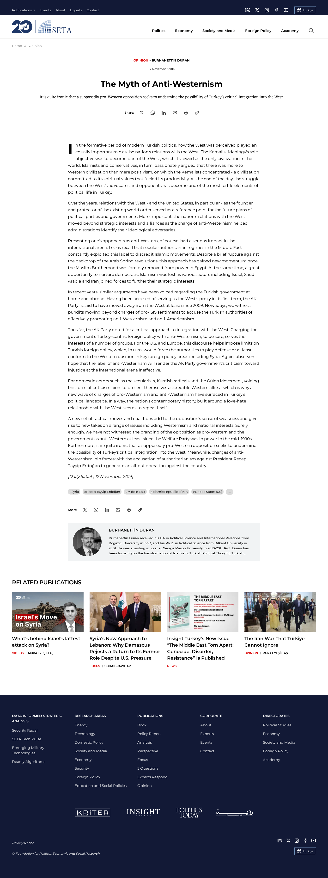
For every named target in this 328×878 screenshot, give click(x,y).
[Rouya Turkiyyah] (234, 812)
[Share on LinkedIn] (164, 113)
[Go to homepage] (42, 26)
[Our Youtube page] (286, 10)
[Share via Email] (175, 113)
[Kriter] (92, 813)
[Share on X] (142, 113)
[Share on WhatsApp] (153, 113)
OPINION (141, 60)
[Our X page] (257, 10)
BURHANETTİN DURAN (171, 60)
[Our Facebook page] (276, 10)
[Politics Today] (189, 812)
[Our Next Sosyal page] (247, 10)
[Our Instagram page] (267, 10)
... (229, 492)
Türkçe (308, 851)
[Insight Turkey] (143, 812)
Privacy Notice (23, 843)
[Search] (311, 30)
